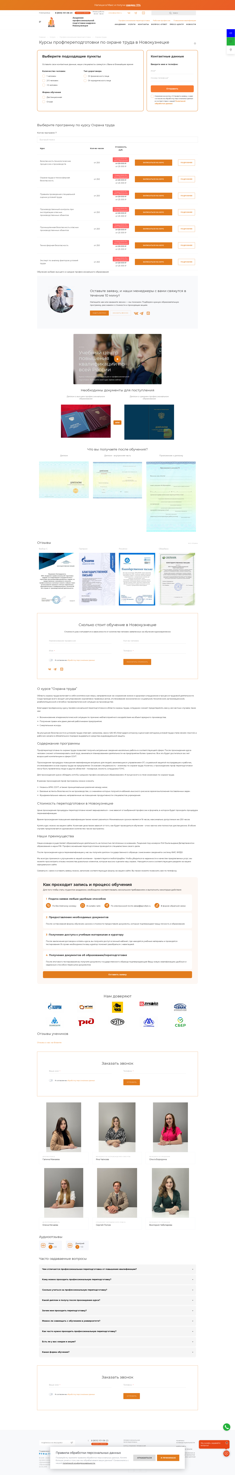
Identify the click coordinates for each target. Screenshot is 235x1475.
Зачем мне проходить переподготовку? (64, 1310)
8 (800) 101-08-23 (63, 13)
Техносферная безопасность (54, 245)
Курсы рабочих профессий (134, 1446)
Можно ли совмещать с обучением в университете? (71, 1321)
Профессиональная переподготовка (134, 20)
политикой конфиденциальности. (79, 1463)
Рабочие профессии (161, 20)
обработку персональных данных (81, 660)
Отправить (172, 89)
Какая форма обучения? (55, 1352)
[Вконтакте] (128, 12)
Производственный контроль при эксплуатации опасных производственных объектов (57, 212)
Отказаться (144, 1458)
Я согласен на (75, 660)
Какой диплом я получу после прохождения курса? (71, 1300)
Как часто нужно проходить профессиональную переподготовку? (79, 1331)
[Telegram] (135, 12)
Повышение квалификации (185, 20)
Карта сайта (181, 1446)
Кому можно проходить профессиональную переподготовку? (76, 1279)
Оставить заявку (117, 974)
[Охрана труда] (86, 421)
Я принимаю (168, 1458)
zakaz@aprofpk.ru (115, 13)
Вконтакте (131, 1469)
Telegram (137, 1469)
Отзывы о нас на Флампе (49, 1042)
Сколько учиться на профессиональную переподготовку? (74, 1290)
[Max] (143, 1469)
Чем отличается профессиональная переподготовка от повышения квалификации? (89, 1269)
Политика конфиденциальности (185, 1441)
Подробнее (186, 162)
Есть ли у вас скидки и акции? (59, 1341)
